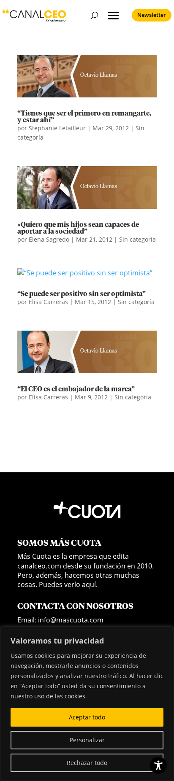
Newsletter (151, 15)
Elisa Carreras (48, 302)
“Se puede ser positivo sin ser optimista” (81, 294)
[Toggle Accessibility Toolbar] (158, 765)
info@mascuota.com (70, 620)
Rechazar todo (87, 763)
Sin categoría (137, 239)
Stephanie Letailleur (57, 128)
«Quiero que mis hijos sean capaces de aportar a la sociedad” (78, 228)
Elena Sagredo (49, 239)
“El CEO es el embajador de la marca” (76, 389)
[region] (87, 704)
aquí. (90, 584)
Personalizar (87, 740)
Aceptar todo (87, 717)
